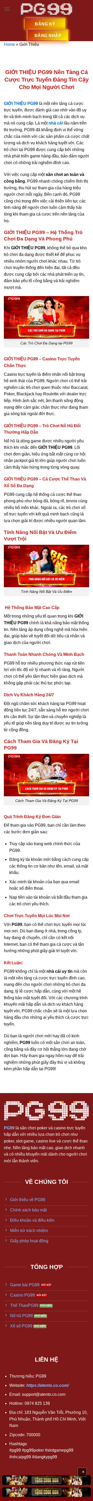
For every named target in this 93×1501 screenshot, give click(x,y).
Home (9, 44)
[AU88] (46, 1480)
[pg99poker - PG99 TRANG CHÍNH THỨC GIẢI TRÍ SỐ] (47, 9)
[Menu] (7, 9)
